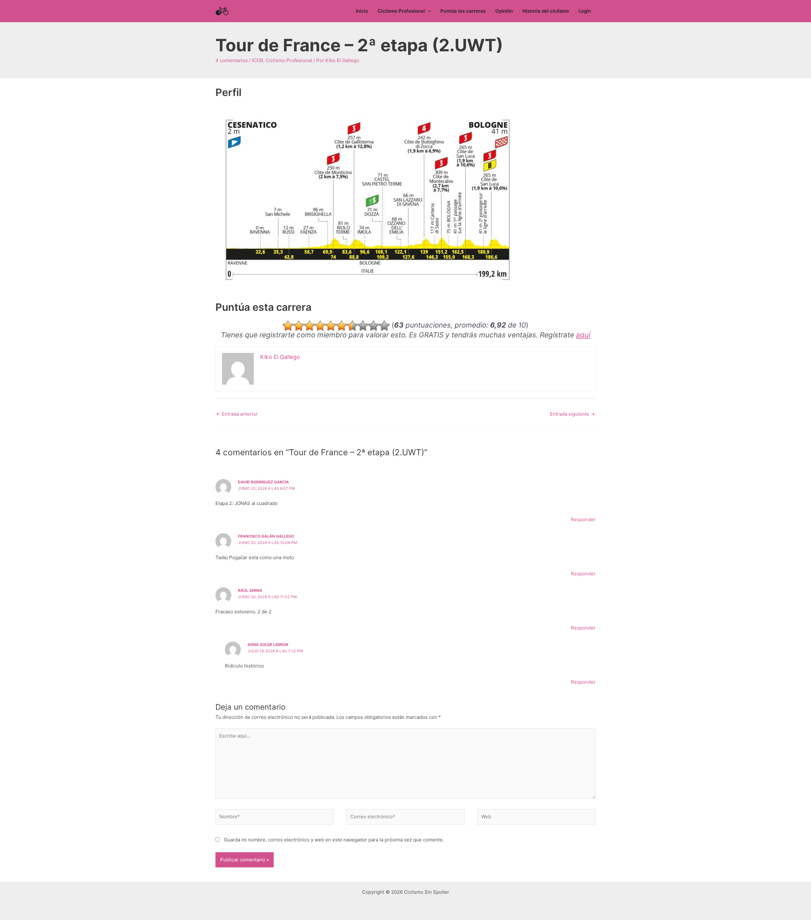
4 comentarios (231, 60)
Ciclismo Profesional (289, 60)
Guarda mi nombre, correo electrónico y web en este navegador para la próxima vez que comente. (334, 840)
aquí (583, 334)
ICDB (257, 60)
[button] (428, 11)
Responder (583, 519)
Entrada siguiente (572, 414)
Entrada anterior (237, 414)
